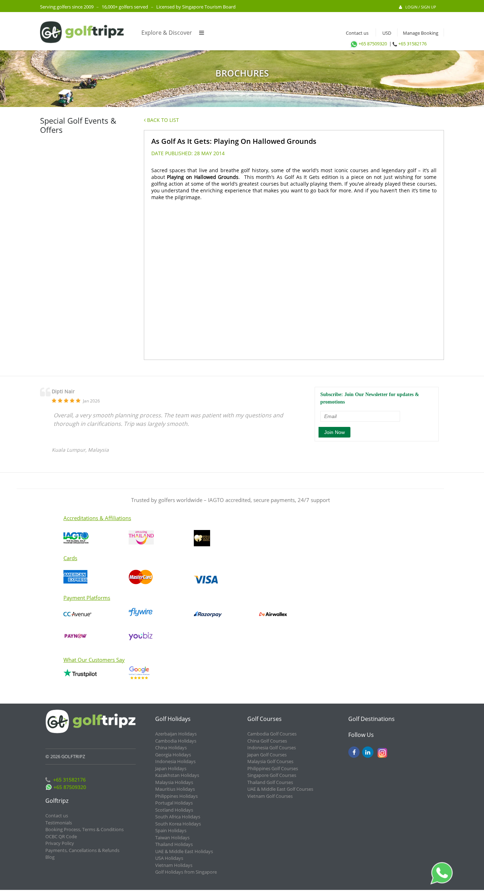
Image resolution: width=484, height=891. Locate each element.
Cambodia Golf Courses (272, 734)
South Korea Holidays (178, 823)
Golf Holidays (173, 719)
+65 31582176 (412, 43)
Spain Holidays (170, 830)
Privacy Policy (59, 843)
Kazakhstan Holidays (177, 775)
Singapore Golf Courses (271, 775)
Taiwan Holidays (172, 837)
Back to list (162, 120)
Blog (50, 857)
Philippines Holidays (176, 796)
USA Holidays (169, 858)
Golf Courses (264, 719)
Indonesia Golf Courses (271, 747)
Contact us (355, 33)
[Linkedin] (367, 752)
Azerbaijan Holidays (176, 734)
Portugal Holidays (174, 803)
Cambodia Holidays (175, 741)
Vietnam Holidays (173, 865)
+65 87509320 (373, 43)
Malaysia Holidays (174, 782)
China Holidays (171, 747)
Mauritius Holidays (175, 789)
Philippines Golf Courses (272, 768)
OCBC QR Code (61, 836)
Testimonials (58, 822)
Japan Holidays (170, 768)
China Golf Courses (267, 741)
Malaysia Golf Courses (270, 761)
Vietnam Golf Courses (270, 796)
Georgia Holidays (173, 754)
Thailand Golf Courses (270, 782)
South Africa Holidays (177, 816)
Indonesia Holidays (175, 761)
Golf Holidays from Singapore (186, 872)
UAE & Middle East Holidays (184, 851)
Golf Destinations (371, 719)
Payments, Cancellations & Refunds (82, 850)
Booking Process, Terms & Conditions (84, 829)
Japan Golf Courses (267, 754)
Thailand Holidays (174, 844)
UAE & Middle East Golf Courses (280, 789)
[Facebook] (354, 752)
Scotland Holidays (174, 810)
